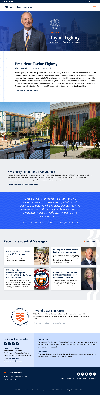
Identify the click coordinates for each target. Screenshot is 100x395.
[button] (97, 1)
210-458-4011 (15, 379)
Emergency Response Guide (48, 390)
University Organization (89, 378)
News (85, 1)
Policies (58, 390)
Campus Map (70, 378)
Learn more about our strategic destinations (50, 323)
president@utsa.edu (15, 361)
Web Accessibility (65, 390)
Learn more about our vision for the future (23, 184)
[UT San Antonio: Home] (7, 2)
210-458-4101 (14, 358)
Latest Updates (91, 241)
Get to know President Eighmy (27, 90)
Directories (78, 378)
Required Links (74, 390)
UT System (82, 390)
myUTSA (91, 1)
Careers (62, 378)
